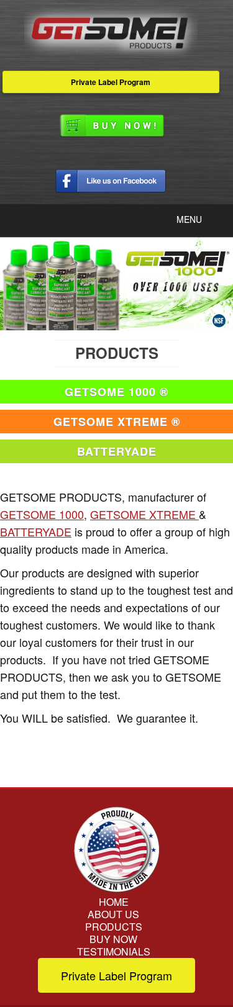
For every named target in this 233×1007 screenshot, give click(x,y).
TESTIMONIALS (113, 952)
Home (114, 902)
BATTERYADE (35, 531)
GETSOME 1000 (42, 514)
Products (113, 927)
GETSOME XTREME (144, 514)
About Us (113, 914)
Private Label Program (110, 82)
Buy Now (113, 939)
